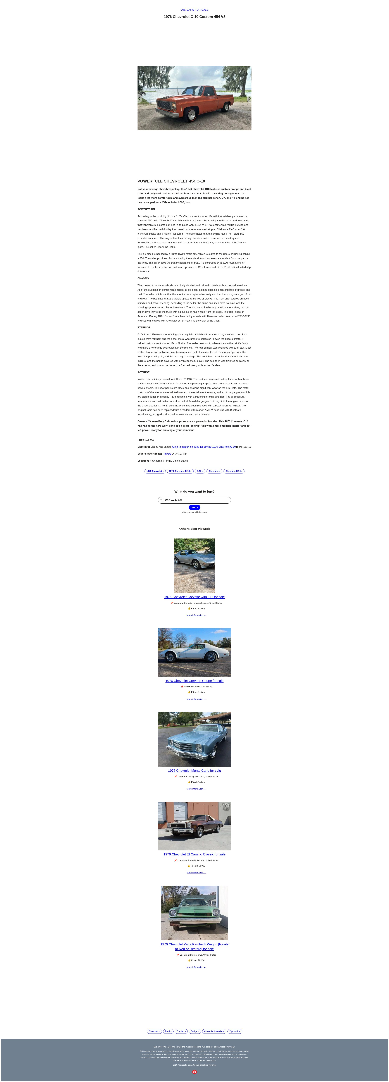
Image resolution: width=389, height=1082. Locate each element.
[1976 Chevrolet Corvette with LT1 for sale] (194, 592)
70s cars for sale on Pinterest (204, 1065)
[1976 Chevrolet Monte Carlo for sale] (194, 766)
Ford (167, 1031)
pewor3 (167, 453)
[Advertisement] (194, 43)
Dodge (194, 1031)
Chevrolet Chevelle (213, 1031)
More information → (196, 615)
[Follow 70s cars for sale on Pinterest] (194, 1073)
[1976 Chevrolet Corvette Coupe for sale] (194, 676)
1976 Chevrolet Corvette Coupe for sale (194, 681)
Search (194, 507)
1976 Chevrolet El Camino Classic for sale (194, 854)
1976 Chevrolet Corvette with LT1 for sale (194, 597)
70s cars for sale (194, 9)
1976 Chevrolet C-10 (179, 471)
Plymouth (233, 1031)
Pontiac (180, 1031)
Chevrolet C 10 (233, 471)
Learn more (211, 1060)
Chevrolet (213, 471)
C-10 (199, 471)
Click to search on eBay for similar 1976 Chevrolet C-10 (204, 446)
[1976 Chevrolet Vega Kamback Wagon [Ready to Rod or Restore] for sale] (194, 939)
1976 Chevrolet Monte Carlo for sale (194, 770)
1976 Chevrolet (154, 471)
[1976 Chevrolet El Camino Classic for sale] (194, 849)
